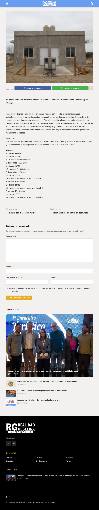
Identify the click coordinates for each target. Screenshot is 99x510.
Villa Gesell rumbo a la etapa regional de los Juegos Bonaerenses (42, 391)
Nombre (10, 266)
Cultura (9, 458)
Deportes (10, 461)
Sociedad (69, 458)
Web (53, 277)
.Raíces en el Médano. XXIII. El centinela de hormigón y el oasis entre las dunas (47, 381)
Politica (39, 458)
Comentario (11, 236)
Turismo (69, 461)
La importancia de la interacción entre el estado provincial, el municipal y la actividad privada (43, 371)
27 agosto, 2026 (14, 374)
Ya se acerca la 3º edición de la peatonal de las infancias (38, 400)
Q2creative (51, 502)
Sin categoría (41, 461)
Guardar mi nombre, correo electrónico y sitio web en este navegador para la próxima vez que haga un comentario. (49, 289)
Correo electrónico (14, 277)
